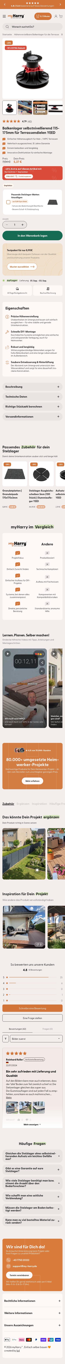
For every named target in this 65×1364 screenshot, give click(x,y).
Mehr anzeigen (31, 1124)
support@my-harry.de (25, 1266)
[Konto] (56, 16)
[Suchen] (7, 27)
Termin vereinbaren (19, 1275)
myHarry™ (17, 1347)
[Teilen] (42, 662)
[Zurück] (5, 4)
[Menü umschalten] (4, 16)
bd (18, 1350)
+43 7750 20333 (21, 1260)
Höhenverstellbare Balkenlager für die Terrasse (36, 34)
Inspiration (39, 803)
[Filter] (5, 1038)
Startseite (7, 34)
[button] (32, 977)
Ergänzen (23, 803)
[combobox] (32, 26)
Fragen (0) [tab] (48, 1028)
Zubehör (8, 803)
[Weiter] (60, 4)
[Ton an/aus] (42, 671)
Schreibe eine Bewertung (32, 1008)
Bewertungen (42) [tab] (17, 1028)
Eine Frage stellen (32, 1018)
